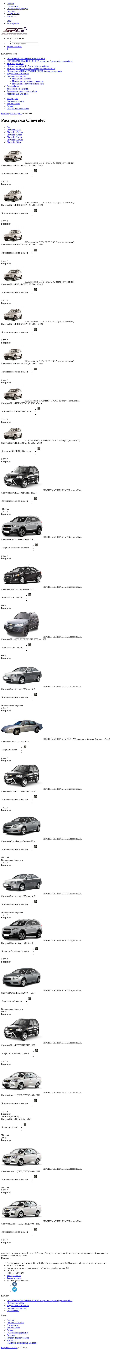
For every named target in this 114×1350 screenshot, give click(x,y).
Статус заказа (13, 13)
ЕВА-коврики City (15, 63)
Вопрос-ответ (13, 103)
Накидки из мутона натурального (28, 81)
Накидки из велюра (21, 78)
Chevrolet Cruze (14, 135)
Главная (10, 3)
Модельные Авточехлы (18, 73)
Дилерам (11, 11)
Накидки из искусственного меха (28, 84)
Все (8, 127)
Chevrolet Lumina (15, 140)
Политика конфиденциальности (22, 1343)
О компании (12, 6)
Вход (9, 21)
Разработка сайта (9, 1347)
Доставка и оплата (15, 101)
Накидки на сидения (16, 76)
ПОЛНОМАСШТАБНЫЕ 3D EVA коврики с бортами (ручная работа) (40, 61)
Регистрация (13, 23)
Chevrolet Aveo (14, 129)
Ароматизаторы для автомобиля (22, 91)
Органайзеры (13, 86)
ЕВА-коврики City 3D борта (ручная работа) (28, 66)
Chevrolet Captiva (15, 132)
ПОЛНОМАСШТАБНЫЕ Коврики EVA (26, 58)
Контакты (11, 16)
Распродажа (12, 98)
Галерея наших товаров (18, 108)
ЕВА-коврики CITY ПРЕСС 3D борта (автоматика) (31, 68)
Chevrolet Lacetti (14, 137)
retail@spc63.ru (14, 1275)
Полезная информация (17, 8)
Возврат (10, 106)
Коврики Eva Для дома (17, 94)
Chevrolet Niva (14, 142)
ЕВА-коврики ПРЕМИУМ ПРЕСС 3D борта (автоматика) (34, 71)
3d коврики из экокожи (18, 89)
